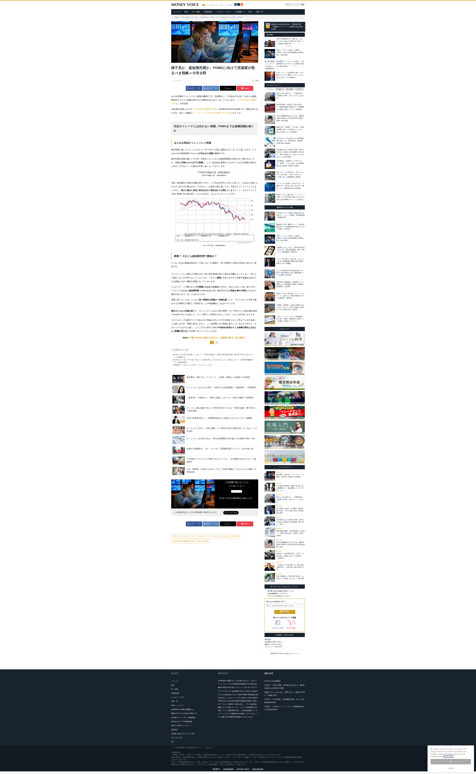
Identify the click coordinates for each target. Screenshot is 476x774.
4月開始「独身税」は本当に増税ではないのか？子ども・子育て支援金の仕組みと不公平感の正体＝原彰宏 (290, 307)
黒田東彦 (236, 684)
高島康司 (243, 684)
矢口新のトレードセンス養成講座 (183, 717)
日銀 (230, 701)
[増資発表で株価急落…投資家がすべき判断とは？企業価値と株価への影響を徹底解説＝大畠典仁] (270, 285)
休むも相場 (203, 541)
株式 (186, 12)
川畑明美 (233, 714)
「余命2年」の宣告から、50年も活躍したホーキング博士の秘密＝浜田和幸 (220, 398)
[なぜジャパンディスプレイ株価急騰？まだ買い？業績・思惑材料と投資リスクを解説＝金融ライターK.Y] (270, 319)
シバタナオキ (246, 687)
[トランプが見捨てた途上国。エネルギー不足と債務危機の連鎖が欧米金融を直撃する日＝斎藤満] (270, 262)
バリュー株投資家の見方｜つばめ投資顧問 (237, 710)
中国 (232, 687)
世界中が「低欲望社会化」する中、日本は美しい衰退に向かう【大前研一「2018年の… (290, 556)
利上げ (225, 701)
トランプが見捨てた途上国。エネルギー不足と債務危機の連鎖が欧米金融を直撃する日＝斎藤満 (290, 261)
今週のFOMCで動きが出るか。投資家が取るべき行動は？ (218, 337)
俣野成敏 (251, 694)
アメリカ (237, 687)
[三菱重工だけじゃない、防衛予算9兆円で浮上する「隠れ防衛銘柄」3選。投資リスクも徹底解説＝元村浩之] (270, 250)
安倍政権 (242, 701)
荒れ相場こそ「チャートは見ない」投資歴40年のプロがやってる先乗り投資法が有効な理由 (290, 63)
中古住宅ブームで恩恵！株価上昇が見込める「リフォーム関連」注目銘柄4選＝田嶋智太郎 (290, 215)
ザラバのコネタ (176, 738)
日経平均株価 (242, 694)
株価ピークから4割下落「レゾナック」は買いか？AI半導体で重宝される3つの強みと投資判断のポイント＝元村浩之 (290, 197)
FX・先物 (196, 12)
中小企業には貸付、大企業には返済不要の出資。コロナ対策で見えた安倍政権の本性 (290, 511)
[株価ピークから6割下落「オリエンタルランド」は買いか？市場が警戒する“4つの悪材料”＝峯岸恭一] (270, 296)
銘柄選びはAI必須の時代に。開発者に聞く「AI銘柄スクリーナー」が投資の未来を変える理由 (287, 27)
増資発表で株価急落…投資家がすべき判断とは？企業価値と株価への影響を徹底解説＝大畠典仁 (290, 284)
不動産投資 (208, 12)
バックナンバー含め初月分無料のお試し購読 (213, 113)
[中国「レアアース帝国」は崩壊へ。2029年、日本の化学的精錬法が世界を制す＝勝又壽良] (270, 239)
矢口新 (239, 681)
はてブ (208, 88)
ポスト (229, 88)
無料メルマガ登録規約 (273, 601)
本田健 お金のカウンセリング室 (182, 734)
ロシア (234, 681)
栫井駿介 (249, 701)
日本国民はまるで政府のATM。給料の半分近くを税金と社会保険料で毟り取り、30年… (290, 522)
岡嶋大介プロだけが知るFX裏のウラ (184, 713)
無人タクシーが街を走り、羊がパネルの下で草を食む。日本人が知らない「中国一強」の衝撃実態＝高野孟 (290, 174)
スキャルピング (188, 536)
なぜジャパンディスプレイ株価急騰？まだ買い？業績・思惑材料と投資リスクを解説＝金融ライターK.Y (290, 319)
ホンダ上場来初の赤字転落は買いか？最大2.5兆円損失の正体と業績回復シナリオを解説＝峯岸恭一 (290, 273)
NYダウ (242, 691)
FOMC (175, 536)
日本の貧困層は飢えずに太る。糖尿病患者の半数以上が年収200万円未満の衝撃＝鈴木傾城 (290, 118)
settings (450, 768)
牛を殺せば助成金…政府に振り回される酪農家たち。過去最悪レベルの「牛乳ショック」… (290, 488)
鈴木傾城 (235, 701)
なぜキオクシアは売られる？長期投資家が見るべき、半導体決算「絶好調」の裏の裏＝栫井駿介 (290, 140)
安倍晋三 (231, 704)
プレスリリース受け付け (273, 647)
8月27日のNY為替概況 (272, 681)
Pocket (246, 88)
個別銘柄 (250, 707)
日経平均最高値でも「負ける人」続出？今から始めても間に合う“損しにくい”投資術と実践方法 (290, 41)
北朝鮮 (228, 681)
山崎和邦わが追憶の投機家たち (182, 709)
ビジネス (299, 89)
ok (451, 761)
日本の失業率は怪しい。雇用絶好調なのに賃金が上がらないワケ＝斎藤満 (219, 418)
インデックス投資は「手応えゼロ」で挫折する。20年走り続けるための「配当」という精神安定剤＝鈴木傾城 (290, 186)
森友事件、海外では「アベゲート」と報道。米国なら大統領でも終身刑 (218, 377)
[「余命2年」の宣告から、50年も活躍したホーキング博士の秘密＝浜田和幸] (178, 399)
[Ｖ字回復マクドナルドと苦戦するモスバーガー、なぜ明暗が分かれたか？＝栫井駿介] (178, 461)
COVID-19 (248, 691)
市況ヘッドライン (177, 705)
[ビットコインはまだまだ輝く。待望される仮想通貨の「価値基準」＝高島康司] (178, 389)
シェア (191, 88)
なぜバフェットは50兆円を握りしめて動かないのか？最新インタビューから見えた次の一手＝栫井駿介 (290, 75)
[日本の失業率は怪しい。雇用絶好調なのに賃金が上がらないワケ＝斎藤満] (178, 420)
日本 (226, 717)
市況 (250, 12)
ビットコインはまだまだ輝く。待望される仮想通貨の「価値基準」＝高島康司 (221, 387)
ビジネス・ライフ (224, 12)
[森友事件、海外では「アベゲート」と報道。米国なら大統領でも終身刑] (178, 379)
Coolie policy (448, 756)
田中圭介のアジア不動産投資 (181, 721)
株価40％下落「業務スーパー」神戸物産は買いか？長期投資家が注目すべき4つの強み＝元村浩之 (290, 226)
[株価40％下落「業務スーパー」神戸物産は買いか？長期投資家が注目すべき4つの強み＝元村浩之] (270, 227)
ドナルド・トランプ (239, 707)
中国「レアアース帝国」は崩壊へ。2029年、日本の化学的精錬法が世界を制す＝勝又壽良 (290, 52)
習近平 (255, 691)
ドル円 (201, 536)
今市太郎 (235, 536)
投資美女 (174, 730)
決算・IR (259, 12)
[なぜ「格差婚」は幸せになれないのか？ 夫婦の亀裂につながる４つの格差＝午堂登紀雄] (178, 471)
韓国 (229, 707)
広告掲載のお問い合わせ (273, 642)
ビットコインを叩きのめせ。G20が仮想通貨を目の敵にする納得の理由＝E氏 (221, 438)
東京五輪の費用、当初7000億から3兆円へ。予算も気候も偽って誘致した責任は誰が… (290, 533)
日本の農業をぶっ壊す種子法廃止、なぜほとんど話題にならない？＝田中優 (290, 577)
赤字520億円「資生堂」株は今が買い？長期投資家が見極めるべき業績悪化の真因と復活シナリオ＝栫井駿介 (290, 107)
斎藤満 (230, 717)
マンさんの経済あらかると (227, 694)
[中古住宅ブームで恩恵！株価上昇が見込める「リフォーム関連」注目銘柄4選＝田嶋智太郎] (270, 216)
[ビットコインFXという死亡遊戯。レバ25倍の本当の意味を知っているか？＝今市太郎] (178, 430)
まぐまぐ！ (210, 747)
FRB (228, 687)
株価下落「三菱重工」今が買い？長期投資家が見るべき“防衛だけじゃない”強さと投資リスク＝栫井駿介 (290, 129)
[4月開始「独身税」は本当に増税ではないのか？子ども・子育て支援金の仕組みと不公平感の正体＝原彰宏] (270, 308)
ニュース (176, 12)
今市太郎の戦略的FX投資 (205, 109)
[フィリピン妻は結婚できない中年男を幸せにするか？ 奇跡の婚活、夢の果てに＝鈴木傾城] (178, 410)
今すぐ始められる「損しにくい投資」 (219, 5)
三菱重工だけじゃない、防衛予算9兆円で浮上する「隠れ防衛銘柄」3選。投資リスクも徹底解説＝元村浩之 (290, 250)
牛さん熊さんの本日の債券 (247, 698)
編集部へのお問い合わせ (273, 644)
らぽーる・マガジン (249, 681)
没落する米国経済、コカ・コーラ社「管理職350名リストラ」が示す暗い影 (220, 449)
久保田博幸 (222, 681)
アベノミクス (225, 714)
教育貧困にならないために (243, 717)
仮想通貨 (235, 691)
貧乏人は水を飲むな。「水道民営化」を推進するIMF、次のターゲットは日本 (290, 95)
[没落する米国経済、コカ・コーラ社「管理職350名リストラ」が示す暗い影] (178, 450)
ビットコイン (222, 684)
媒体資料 (268, 639)
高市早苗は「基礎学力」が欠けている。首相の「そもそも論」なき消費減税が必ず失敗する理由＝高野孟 (290, 163)
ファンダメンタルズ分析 (217, 536)
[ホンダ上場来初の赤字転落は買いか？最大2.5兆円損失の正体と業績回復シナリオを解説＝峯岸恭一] (270, 273)
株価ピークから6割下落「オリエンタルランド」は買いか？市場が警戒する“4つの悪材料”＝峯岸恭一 (290, 296)
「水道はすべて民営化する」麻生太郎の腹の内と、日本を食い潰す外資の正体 (290, 567)
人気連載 (238, 12)
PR (172, 742)
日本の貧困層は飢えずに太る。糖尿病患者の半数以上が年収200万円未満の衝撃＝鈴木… (290, 544)
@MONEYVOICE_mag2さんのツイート (284, 653)
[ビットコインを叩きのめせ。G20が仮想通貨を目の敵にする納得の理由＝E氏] (178, 440)
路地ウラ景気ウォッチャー (181, 725)
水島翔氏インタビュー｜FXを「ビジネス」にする (192, 365)
